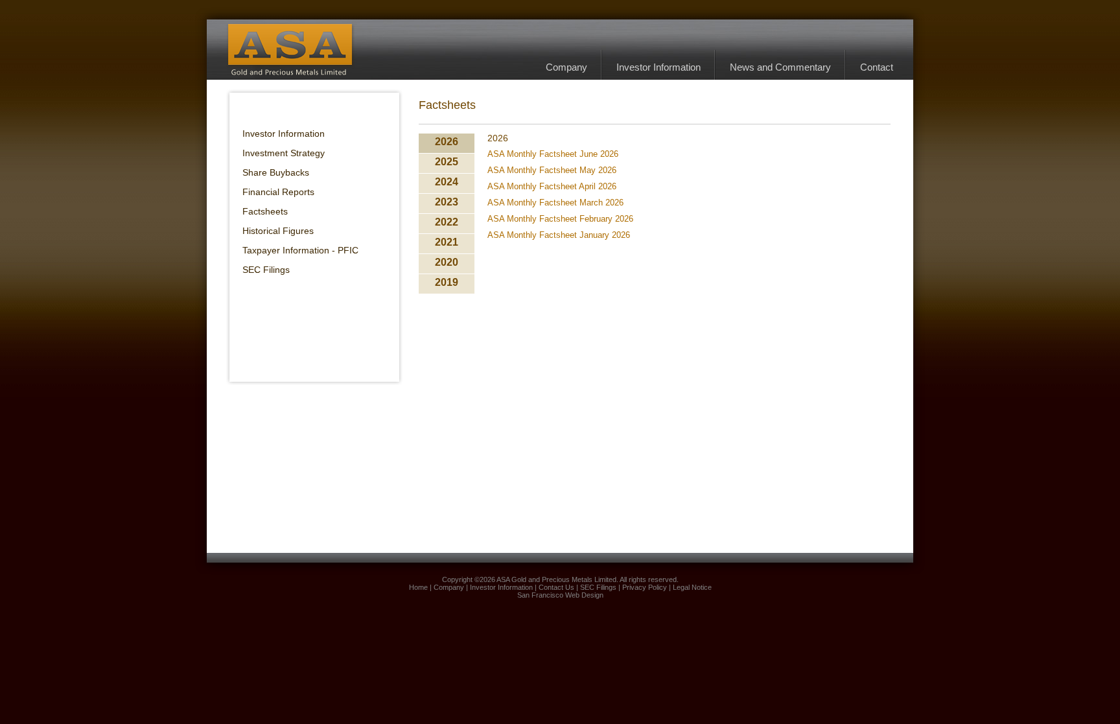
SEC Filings (266, 269)
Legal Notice (692, 587)
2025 (446, 161)
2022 (446, 222)
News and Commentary (780, 67)
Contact (876, 67)
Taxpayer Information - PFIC (300, 250)
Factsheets (265, 211)
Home (418, 587)
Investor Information (658, 67)
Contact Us (556, 587)
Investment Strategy (283, 153)
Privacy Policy (644, 587)
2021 (446, 242)
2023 (446, 201)
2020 (446, 262)
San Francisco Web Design (560, 595)
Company (566, 67)
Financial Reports (278, 192)
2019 (446, 282)
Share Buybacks (275, 172)
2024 (446, 181)
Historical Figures (278, 231)
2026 (446, 141)
